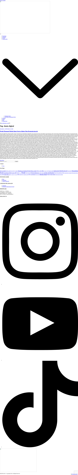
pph (5, 174)
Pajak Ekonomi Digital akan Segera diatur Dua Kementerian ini (19, 131)
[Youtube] (40, 360)
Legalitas (4, 118)
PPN (18, 174)
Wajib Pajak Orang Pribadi (59, 174)
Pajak (23, 173)
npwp (18, 172)
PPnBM (21, 174)
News (3, 165)
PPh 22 (11, 174)
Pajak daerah (28, 172)
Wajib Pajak (43, 174)
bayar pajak (3, 171)
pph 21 (8, 174)
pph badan (15, 174)
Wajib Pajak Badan (51, 174)
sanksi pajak (26, 174)
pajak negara (41, 172)
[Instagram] (40, 284)
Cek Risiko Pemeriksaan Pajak (10, 117)
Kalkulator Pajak (8, 116)
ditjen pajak (39, 171)
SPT (29, 174)
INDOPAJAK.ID (63, 171)
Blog (3, 120)
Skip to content (2, 0)
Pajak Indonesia (35, 172)
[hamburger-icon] (0, 34)
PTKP (23, 174)
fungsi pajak (50, 171)
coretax (16, 171)
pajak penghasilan (49, 172)
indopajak (56, 171)
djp (43, 171)
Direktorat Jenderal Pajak (24, 171)
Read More (2, 160)
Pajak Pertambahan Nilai (59, 172)
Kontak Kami (4, 121)
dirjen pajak (33, 171)
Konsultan (69, 171)
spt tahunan (33, 174)
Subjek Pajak (37, 174)
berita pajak (8, 171)
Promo (3, 119)
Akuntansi (4, 37)
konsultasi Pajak (7, 172)
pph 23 (13, 174)
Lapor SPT (14, 172)
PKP (3, 174)
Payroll (3, 38)
